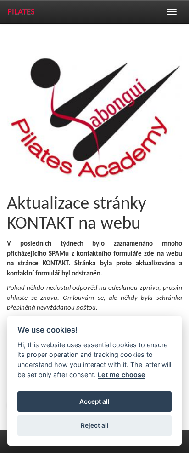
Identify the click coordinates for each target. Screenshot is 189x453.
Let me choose (121, 374)
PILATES (21, 12)
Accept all (94, 401)
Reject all (95, 425)
